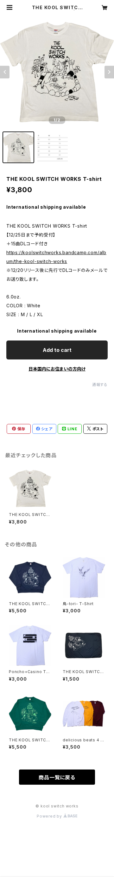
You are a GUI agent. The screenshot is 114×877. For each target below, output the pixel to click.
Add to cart (57, 350)
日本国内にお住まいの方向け (57, 368)
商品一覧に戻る (57, 777)
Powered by (50, 816)
